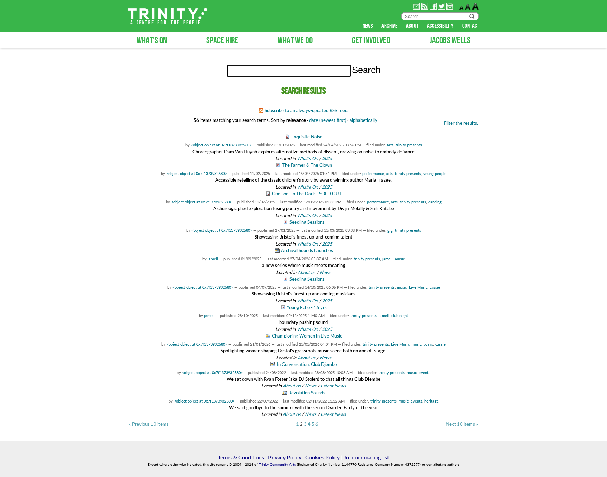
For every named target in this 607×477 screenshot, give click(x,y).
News (325, 272)
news (368, 26)
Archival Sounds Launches (307, 250)
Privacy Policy (284, 457)
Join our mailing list (366, 457)
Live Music (418, 287)
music (400, 258)
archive (389, 26)
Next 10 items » (462, 424)
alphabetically (363, 120)
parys (428, 344)
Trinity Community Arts (278, 464)
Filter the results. (461, 123)
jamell (213, 258)
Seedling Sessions (307, 222)
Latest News (333, 385)
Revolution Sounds (306, 393)
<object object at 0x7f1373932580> (221, 145)
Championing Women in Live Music (307, 336)
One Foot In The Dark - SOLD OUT (307, 193)
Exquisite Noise (306, 136)
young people (434, 173)
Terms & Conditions (241, 457)
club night (399, 315)
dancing (435, 202)
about (412, 26)
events (424, 372)
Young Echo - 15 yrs (307, 307)
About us (306, 272)
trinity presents (409, 145)
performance (373, 173)
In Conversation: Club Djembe (307, 364)
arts (390, 145)
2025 (327, 158)
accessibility (441, 26)
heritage (431, 401)
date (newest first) (327, 120)
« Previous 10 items (149, 424)
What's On (308, 158)
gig (390, 230)
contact (470, 26)
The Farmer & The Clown (307, 165)
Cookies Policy (322, 457)
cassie (435, 287)
